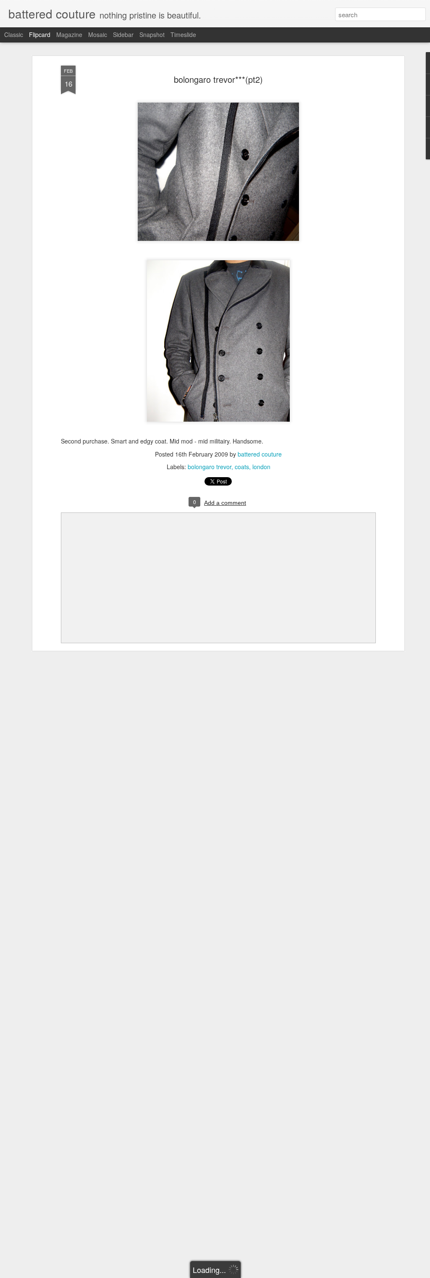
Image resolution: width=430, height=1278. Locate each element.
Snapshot (152, 34)
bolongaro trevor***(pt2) (218, 79)
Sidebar (123, 34)
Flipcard (39, 34)
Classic (13, 34)
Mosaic (97, 34)
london (261, 466)
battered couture (260, 454)
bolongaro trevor (209, 466)
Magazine (69, 34)
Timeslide (183, 34)
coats (242, 466)
